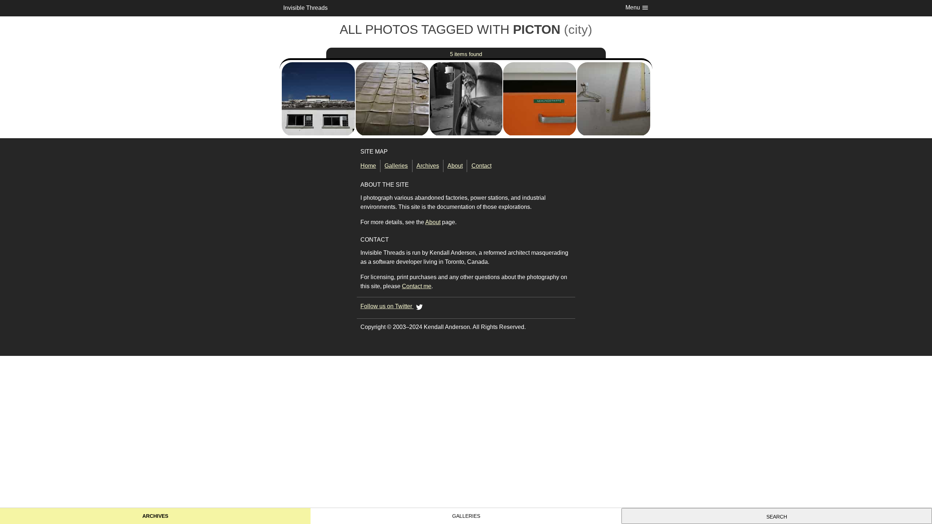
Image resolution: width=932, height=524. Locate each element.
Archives (427, 166)
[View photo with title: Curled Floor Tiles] (392, 73)
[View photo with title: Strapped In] (466, 73)
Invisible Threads (305, 8)
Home (368, 166)
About (455, 166)
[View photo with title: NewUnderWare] (539, 73)
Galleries (396, 166)
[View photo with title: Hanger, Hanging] (613, 73)
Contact (481, 166)
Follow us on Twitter (387, 306)
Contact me (416, 286)
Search (776, 517)
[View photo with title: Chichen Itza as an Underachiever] (318, 73)
